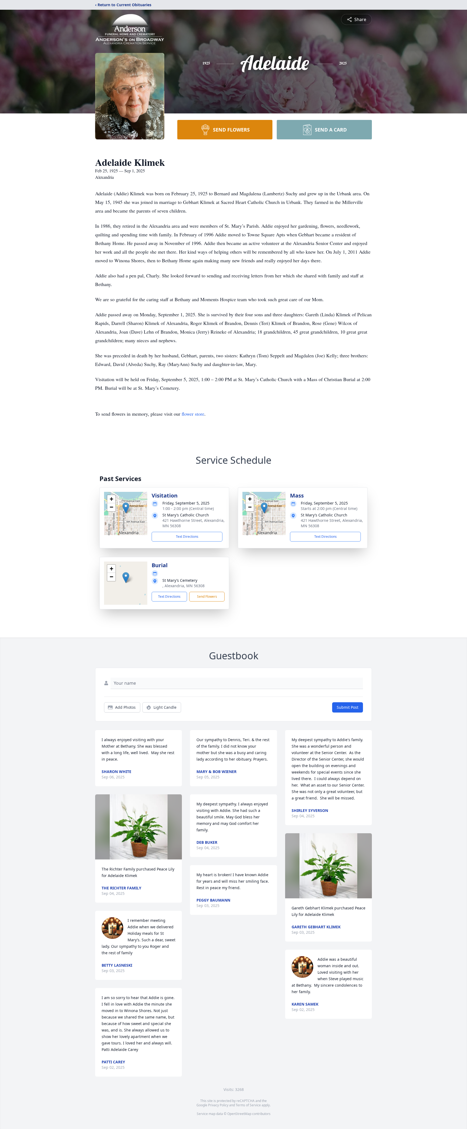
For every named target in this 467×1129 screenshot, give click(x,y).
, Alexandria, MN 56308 (183, 585)
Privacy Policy (218, 1105)
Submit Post (347, 707)
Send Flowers (207, 596)
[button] (125, 507)
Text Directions (187, 536)
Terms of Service (248, 1105)
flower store (193, 414)
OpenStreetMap (239, 1113)
